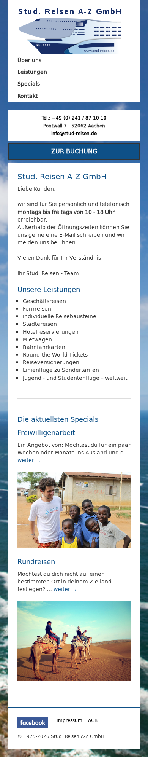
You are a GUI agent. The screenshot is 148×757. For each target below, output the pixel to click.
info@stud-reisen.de (74, 133)
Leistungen (32, 71)
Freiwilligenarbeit (46, 432)
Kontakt (27, 95)
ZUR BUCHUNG (74, 151)
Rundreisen (36, 561)
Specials (28, 83)
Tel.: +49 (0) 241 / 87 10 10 (74, 117)
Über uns (29, 60)
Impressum (69, 720)
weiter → (29, 460)
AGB (93, 720)
